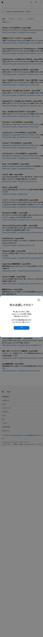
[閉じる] (39, 300)
